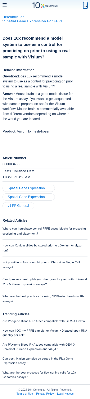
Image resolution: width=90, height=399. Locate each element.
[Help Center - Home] (45, 5)
